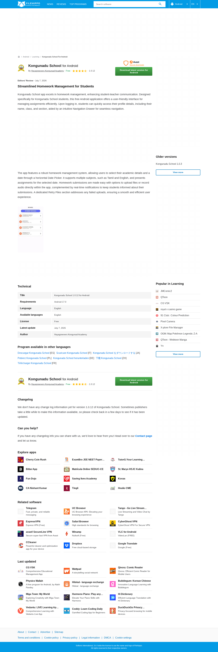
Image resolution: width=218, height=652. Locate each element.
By (46, 71)
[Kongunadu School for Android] (21, 68)
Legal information (91, 637)
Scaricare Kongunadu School (71, 353)
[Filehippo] (29, 4)
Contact (32, 632)
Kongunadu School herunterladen (71, 358)
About (21, 632)
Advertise (45, 632)
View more (178, 172)
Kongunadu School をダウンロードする (114, 353)
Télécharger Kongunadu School (34, 363)
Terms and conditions (29, 637)
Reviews (61, 4)
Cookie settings (123, 637)
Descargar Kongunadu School (34, 353)
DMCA (107, 637)
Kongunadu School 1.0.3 (169, 164)
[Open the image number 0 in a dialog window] (30, 230)
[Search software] (160, 4)
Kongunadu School (53, 66)
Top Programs (78, 4)
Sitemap (58, 632)
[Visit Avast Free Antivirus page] (133, 63)
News (50, 4)
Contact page (143, 435)
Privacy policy (70, 637)
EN (192, 4)
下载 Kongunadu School (108, 358)
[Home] (19, 56)
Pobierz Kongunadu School (32, 358)
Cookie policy (51, 637)
